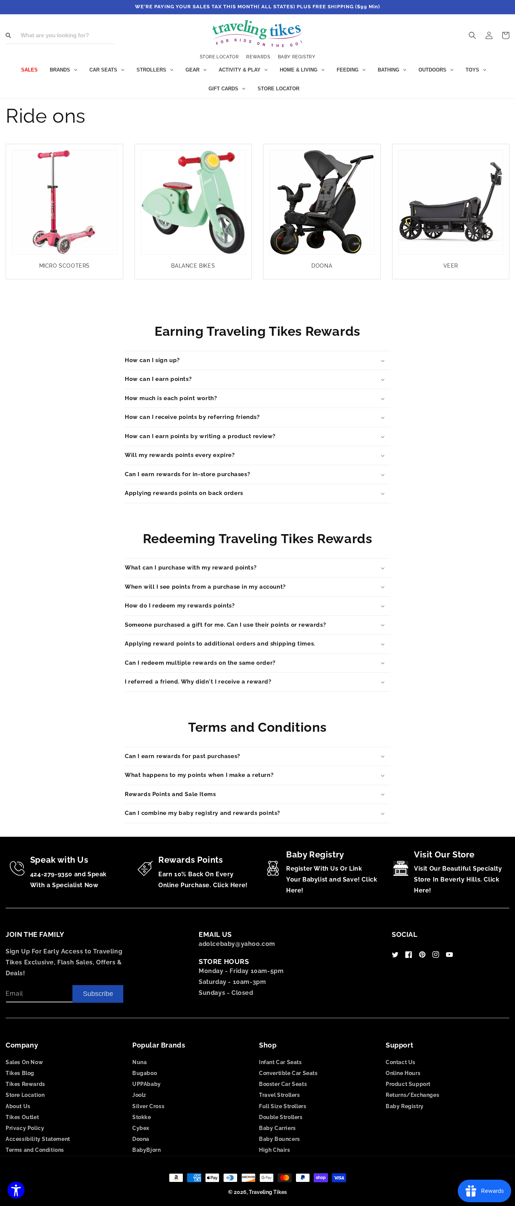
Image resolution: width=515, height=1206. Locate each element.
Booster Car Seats (283, 1084)
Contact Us (400, 1062)
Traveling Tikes (268, 1192)
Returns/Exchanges (412, 1095)
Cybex (140, 1128)
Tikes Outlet (22, 1117)
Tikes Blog (20, 1073)
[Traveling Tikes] (257, 33)
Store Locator (219, 56)
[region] (257, 7)
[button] (472, 35)
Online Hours (403, 1073)
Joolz (139, 1095)
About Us (18, 1106)
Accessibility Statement (38, 1139)
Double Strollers (281, 1117)
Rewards (258, 56)
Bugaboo (144, 1073)
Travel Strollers (279, 1095)
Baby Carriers (277, 1128)
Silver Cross (148, 1106)
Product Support (408, 1084)
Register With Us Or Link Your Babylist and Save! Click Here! (331, 879)
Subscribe (98, 993)
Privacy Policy (25, 1128)
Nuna (139, 1062)
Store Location (25, 1095)
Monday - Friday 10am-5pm (241, 971)
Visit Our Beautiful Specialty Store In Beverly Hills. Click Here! (458, 879)
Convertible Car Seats (288, 1073)
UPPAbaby (146, 1084)
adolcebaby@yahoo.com (237, 943)
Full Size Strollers (282, 1106)
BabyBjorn (146, 1150)
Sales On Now (24, 1062)
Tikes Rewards (25, 1084)
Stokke (141, 1117)
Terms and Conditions (35, 1150)
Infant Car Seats (280, 1062)
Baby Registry (297, 56)
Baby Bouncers (279, 1139)
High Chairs (274, 1150)
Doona (140, 1139)
